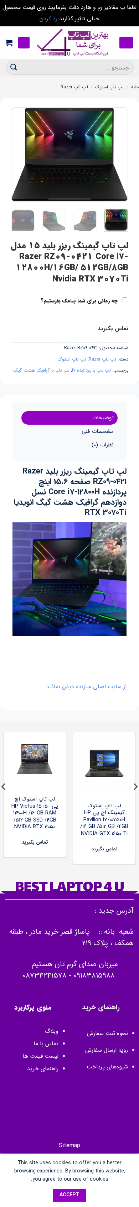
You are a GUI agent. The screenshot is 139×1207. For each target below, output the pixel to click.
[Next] (16, 154)
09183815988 (94, 975)
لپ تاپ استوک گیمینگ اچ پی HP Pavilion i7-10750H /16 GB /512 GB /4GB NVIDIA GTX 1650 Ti (104, 820)
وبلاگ (51, 1031)
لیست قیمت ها (40, 1056)
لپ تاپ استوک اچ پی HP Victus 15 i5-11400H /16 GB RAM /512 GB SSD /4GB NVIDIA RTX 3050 (34, 813)
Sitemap (69, 1145)
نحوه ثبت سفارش (107, 1033)
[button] (126, 42)
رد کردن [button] (48, 18)
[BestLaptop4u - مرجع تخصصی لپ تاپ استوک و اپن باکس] (73, 42)
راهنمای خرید (41, 1068)
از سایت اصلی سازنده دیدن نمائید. (86, 686)
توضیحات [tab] (103, 418)
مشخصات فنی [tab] (97, 431)
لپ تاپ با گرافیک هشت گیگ (41, 370)
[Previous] (116, 154)
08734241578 (44, 975)
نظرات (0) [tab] (102, 445)
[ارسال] (14, 67)
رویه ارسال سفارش (106, 1050)
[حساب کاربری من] (24, 42)
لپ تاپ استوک (109, 87)
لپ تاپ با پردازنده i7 (91, 370)
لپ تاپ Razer (74, 87)
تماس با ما (46, 1043)
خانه (135, 87)
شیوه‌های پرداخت (107, 1066)
